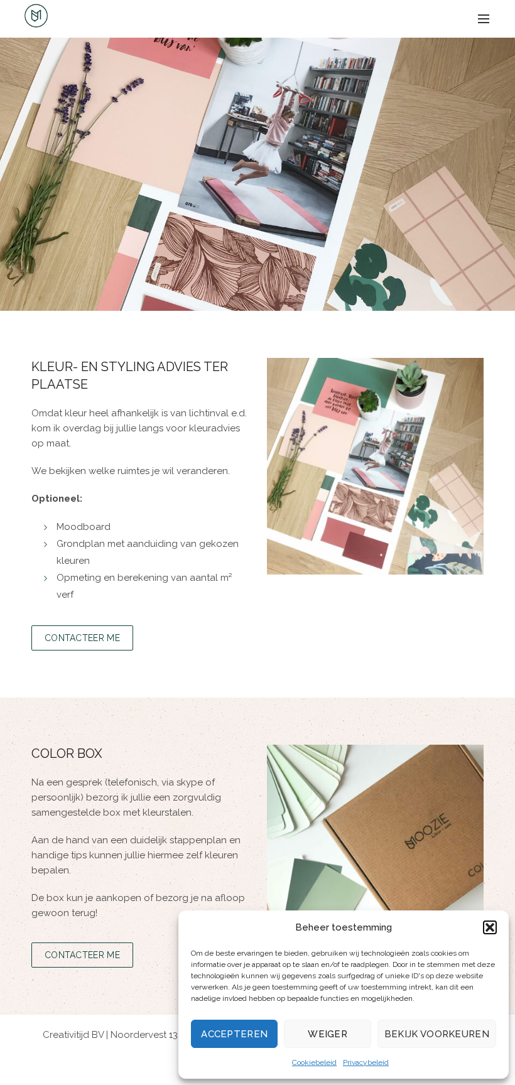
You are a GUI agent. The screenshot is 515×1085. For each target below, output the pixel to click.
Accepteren (234, 1034)
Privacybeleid (366, 1062)
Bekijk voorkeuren (436, 1034)
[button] (490, 927)
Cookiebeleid (314, 1062)
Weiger (327, 1034)
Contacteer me (82, 638)
